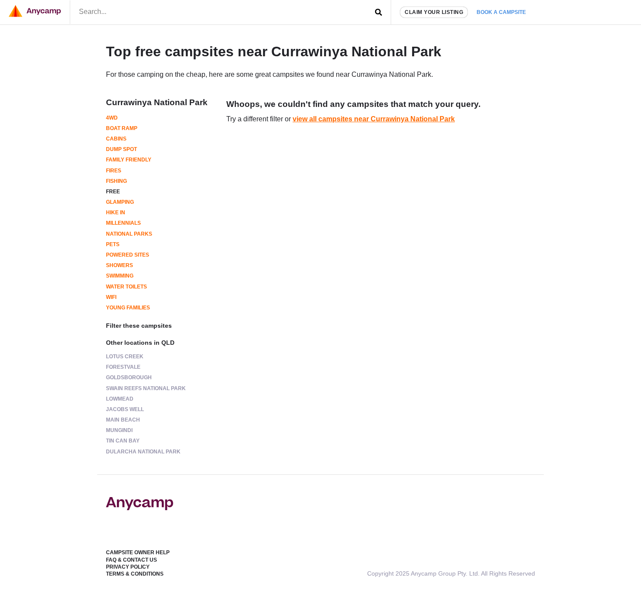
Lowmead (119, 399)
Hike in (115, 212)
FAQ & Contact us (131, 560)
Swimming (119, 276)
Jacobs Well (125, 409)
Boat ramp (121, 128)
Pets (112, 244)
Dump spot (121, 149)
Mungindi (119, 430)
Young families (128, 308)
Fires (113, 171)
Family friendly (128, 160)
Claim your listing (434, 12)
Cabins (116, 139)
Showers (119, 265)
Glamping (120, 202)
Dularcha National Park (143, 452)
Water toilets (126, 287)
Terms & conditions (135, 574)
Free (113, 192)
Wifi (111, 297)
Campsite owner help (138, 552)
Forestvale (123, 367)
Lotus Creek (124, 356)
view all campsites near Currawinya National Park (374, 119)
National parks (129, 234)
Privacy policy (128, 567)
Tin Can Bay (123, 441)
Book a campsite (501, 12)
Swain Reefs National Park (146, 388)
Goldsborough (129, 377)
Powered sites (127, 255)
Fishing (116, 181)
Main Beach (123, 420)
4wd (112, 118)
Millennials (123, 223)
